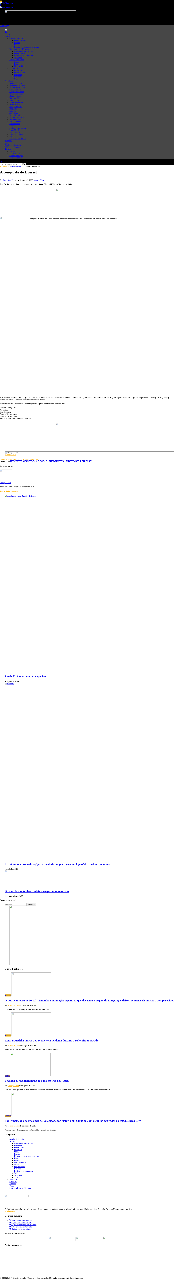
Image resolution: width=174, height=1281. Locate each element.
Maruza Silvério (14, 1005)
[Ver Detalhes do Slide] (97, 212)
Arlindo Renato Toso (17, 87)
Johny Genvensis (15, 107)
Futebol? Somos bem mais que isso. (26, 676)
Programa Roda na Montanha (20, 1188)
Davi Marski (14, 98)
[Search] (1, 5)
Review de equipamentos (23, 55)
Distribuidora (14, 151)
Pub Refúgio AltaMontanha (21, 1227)
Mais (9, 149)
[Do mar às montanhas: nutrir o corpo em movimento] (17, 886)
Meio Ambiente (20, 66)
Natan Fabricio (15, 122)
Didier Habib (14, 100)
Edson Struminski (16, 102)
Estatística (18, 70)
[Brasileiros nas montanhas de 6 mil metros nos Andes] (31, 1076)
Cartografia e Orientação (23, 51)
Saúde (16, 62)
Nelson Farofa (14, 124)
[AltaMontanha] (6, 3)
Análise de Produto (16, 1139)
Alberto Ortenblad (16, 83)
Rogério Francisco (16, 134)
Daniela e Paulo (15, 96)
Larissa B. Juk (14, 115)
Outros (16, 79)
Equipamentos (19, 53)
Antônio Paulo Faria (17, 85)
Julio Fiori (13, 111)
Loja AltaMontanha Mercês (21, 1223)
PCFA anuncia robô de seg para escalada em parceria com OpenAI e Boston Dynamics (57, 864)
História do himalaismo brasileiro (26, 47)
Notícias (8, 34)
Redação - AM (8, 180)
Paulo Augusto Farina (17, 128)
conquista (3, 459)
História (17, 43)
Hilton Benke (14, 104)
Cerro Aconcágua (16, 156)
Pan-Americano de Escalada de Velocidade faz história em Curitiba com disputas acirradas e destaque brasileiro (73, 1120)
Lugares (17, 64)
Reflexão (17, 77)
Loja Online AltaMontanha (22, 1220)
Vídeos (17, 1177)
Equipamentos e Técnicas (19, 49)
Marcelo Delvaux (15, 119)
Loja (6, 143)
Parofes (12, 126)
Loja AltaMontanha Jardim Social (23, 1225)
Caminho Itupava (15, 158)
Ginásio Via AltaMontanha (21, 1229)
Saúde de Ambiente (16, 60)
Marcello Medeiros (16, 117)
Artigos (7, 36)
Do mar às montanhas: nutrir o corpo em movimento (37, 891)
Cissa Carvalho (15, 90)
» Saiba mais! (10, 1211)
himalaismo (24, 459)
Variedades (13, 68)
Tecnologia (18, 58)
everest (17, 459)
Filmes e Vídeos (20, 41)
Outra (11, 1186)
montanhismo (34, 459)
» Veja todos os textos (17, 139)
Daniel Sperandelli (16, 94)
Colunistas (9, 81)
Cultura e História (16, 38)
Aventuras (8, 141)
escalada (11, 459)
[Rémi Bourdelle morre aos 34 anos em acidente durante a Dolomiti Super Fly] (31, 1035)
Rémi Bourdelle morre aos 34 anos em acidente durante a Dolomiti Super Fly (51, 1040)
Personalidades (19, 73)
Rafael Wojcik (14, 132)
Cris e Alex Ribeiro (16, 92)
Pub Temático (14, 154)
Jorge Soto (13, 109)
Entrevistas (18, 75)
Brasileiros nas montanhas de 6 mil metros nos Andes (37, 1080)
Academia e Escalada (13, 145)
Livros (16, 45)
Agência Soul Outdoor (13, 147)
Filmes (42, 180)
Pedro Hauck (14, 130)
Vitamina (12, 136)
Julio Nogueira (14, 113)
